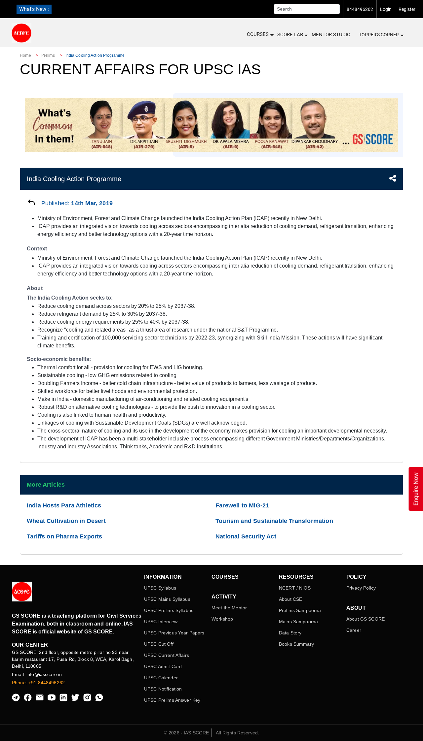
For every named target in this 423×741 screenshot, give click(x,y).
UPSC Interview (160, 621)
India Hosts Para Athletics (64, 505)
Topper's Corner (379, 34)
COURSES (258, 34)
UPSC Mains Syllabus (167, 599)
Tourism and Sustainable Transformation (274, 521)
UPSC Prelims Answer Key (172, 700)
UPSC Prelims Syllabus (168, 610)
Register (407, 9)
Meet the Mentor (229, 607)
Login (386, 9)
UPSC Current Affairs (166, 655)
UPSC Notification (163, 689)
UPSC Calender (161, 677)
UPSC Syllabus (160, 588)
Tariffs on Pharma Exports (64, 536)
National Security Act (245, 536)
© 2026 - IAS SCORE (186, 732)
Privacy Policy (361, 588)
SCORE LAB (290, 35)
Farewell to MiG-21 (242, 505)
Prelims (48, 55)
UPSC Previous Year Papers (174, 632)
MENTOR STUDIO (331, 35)
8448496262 (360, 9)
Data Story (290, 632)
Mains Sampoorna (298, 621)
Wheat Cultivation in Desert (66, 521)
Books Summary (296, 644)
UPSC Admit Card (163, 666)
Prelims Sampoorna (300, 610)
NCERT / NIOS (295, 588)
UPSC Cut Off (158, 644)
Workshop (222, 619)
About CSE (290, 599)
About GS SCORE (365, 619)
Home (25, 55)
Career (353, 630)
